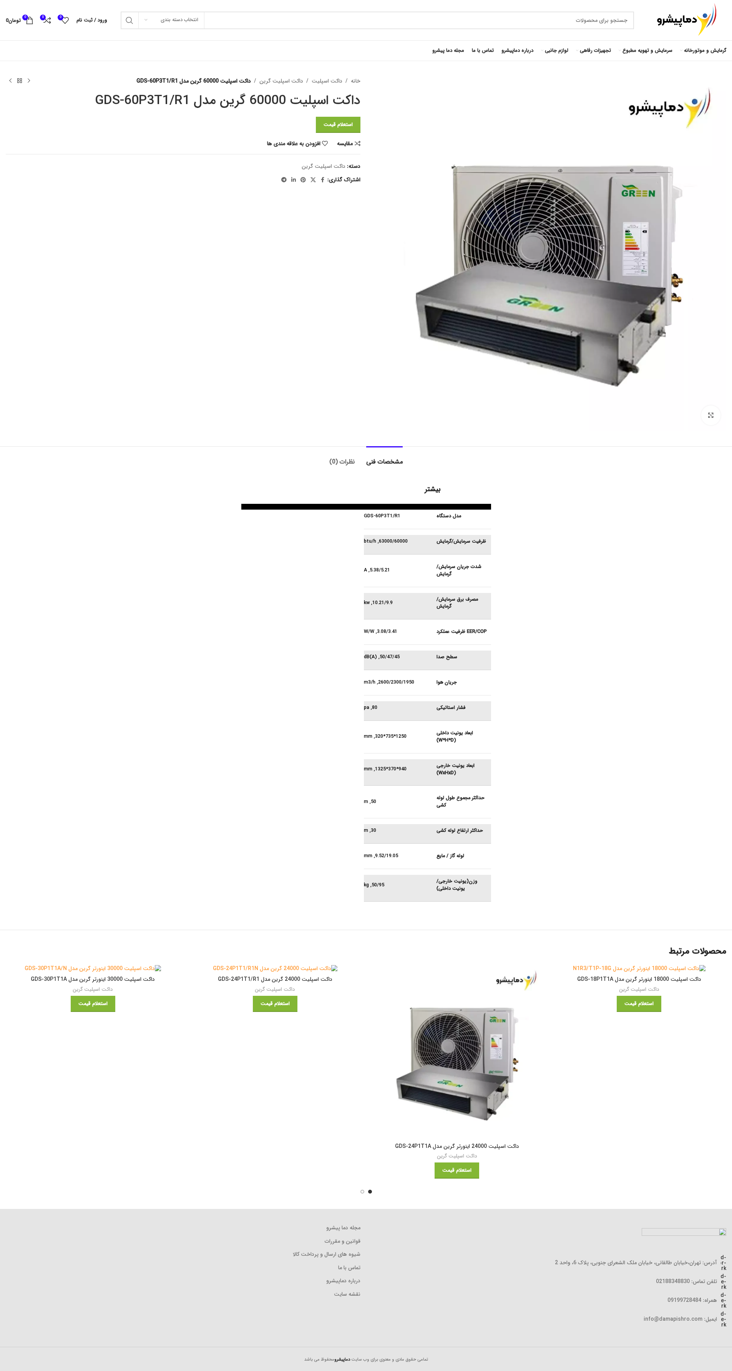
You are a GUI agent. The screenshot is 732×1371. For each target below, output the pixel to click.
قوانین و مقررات (342, 1241)
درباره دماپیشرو (343, 1281)
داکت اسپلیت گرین (281, 81)
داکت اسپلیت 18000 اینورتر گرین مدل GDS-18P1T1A (639, 979)
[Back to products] (19, 81)
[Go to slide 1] (370, 1192)
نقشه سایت (347, 1294)
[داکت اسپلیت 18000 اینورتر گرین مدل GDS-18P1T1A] (639, 969)
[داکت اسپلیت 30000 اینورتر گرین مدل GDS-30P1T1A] (93, 969)
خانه (355, 81)
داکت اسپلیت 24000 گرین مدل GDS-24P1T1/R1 (275, 979)
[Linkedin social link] (293, 180)
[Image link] (684, 1233)
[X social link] (313, 180)
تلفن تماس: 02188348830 (686, 1281)
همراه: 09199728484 (692, 1300)
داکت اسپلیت (327, 81)
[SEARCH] (129, 20)
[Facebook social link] (322, 180)
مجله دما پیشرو (343, 1228)
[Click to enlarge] (710, 415)
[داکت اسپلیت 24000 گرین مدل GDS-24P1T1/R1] (275, 969)
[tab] (384, 458)
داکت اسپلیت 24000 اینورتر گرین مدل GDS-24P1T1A (457, 1146)
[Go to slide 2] (362, 1192)
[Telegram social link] (284, 180)
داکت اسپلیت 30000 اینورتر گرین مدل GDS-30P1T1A (93, 979)
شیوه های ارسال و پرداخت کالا (326, 1254)
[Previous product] (28, 81)
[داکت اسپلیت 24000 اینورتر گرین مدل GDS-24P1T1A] (457, 1052)
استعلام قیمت (338, 125)
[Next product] (10, 81)
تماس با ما (349, 1268)
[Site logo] (684, 20)
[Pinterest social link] (303, 180)
